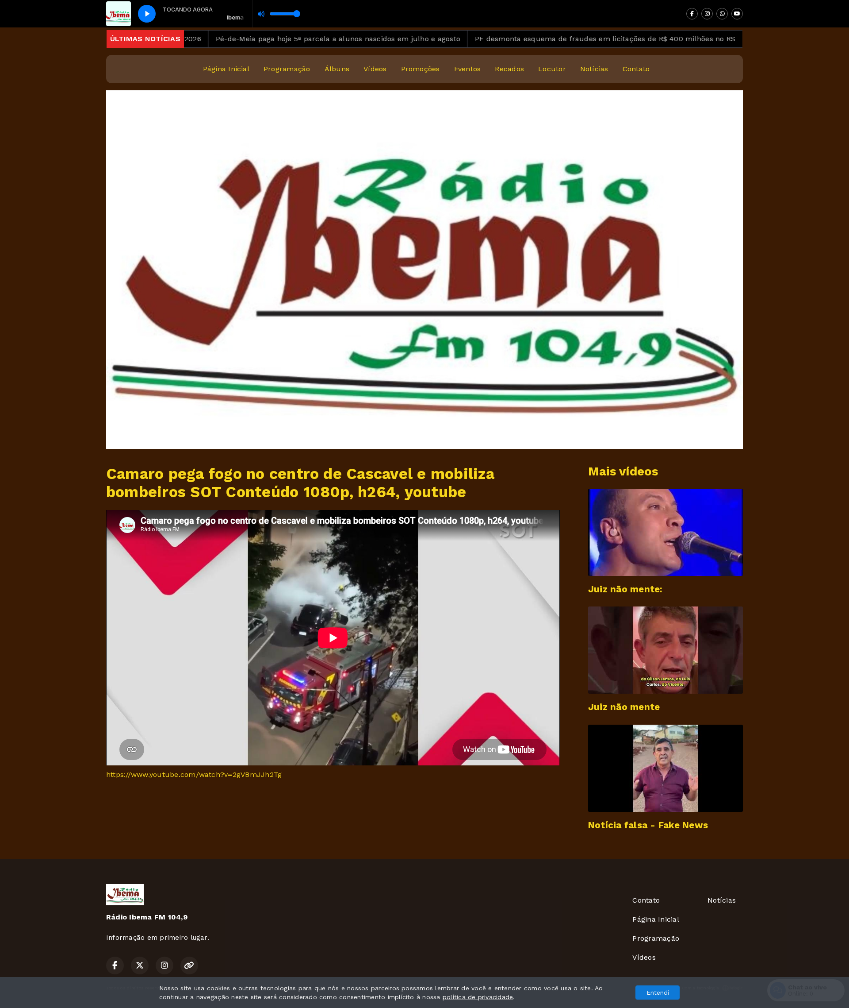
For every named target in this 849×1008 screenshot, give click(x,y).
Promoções (420, 69)
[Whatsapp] (722, 13)
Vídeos (374, 69)
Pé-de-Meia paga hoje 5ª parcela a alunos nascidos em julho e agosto (300, 39)
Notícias (594, 69)
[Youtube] (737, 13)
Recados (509, 69)
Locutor (552, 69)
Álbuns (337, 69)
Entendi (657, 992)
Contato (636, 69)
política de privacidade (478, 996)
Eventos (467, 69)
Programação (287, 69)
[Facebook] (692, 13)
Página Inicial (226, 69)
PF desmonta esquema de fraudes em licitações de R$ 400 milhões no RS (567, 39)
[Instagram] (707, 13)
